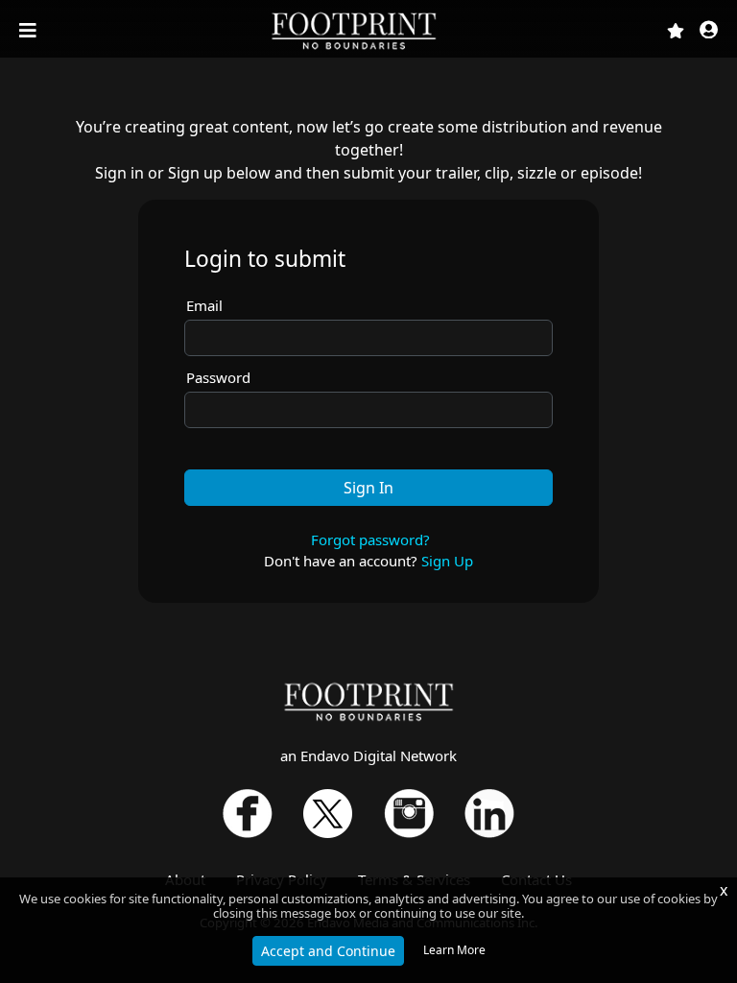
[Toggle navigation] (30, 30)
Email (204, 305)
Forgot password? (370, 539)
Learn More (454, 950)
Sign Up (447, 560)
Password (218, 377)
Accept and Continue (328, 951)
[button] (708, 31)
